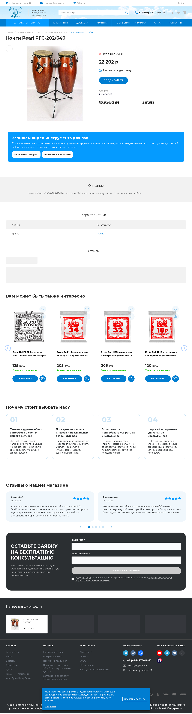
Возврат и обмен (52, 656)
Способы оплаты (109, 102)
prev (81, 527)
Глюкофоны (12, 665)
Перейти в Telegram (26, 154)
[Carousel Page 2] (93, 527)
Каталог (11, 645)
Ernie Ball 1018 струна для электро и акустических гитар (161, 356)
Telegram (81, 3)
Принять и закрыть (134, 699)
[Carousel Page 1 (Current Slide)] (89, 527)
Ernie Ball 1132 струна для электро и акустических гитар (116, 356)
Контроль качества (53, 652)
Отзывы (84, 656)
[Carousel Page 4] (99, 527)
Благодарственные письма (94, 669)
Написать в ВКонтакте (57, 154)
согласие (87, 577)
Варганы (10, 660)
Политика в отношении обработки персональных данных (57, 668)
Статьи (83, 660)
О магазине (86, 652)
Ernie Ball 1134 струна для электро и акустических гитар (72, 356)
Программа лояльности (55, 660)
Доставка (148, 102)
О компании (87, 645)
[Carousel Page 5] (103, 527)
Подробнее (50, 706)
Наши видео (87, 665)
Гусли (9, 669)
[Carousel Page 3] (96, 527)
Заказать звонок (126, 570)
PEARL (101, 233)
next (110, 527)
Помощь (48, 645)
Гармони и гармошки (17, 674)
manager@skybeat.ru (54, 3)
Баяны (9, 656)
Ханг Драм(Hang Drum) (18, 678)
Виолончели (12, 652)
